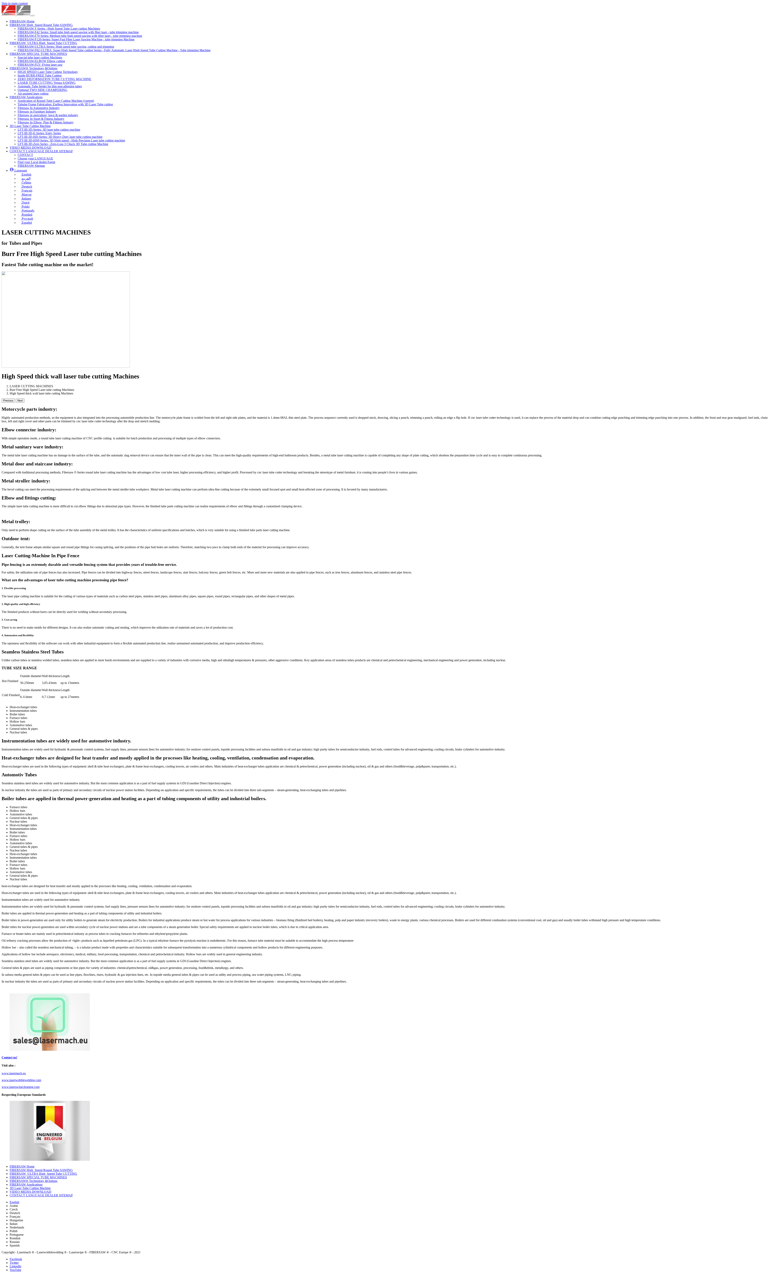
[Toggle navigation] (32, 15)
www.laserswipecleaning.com (21, 1087)
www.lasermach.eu (14, 1073)
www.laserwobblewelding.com (21, 1080)
